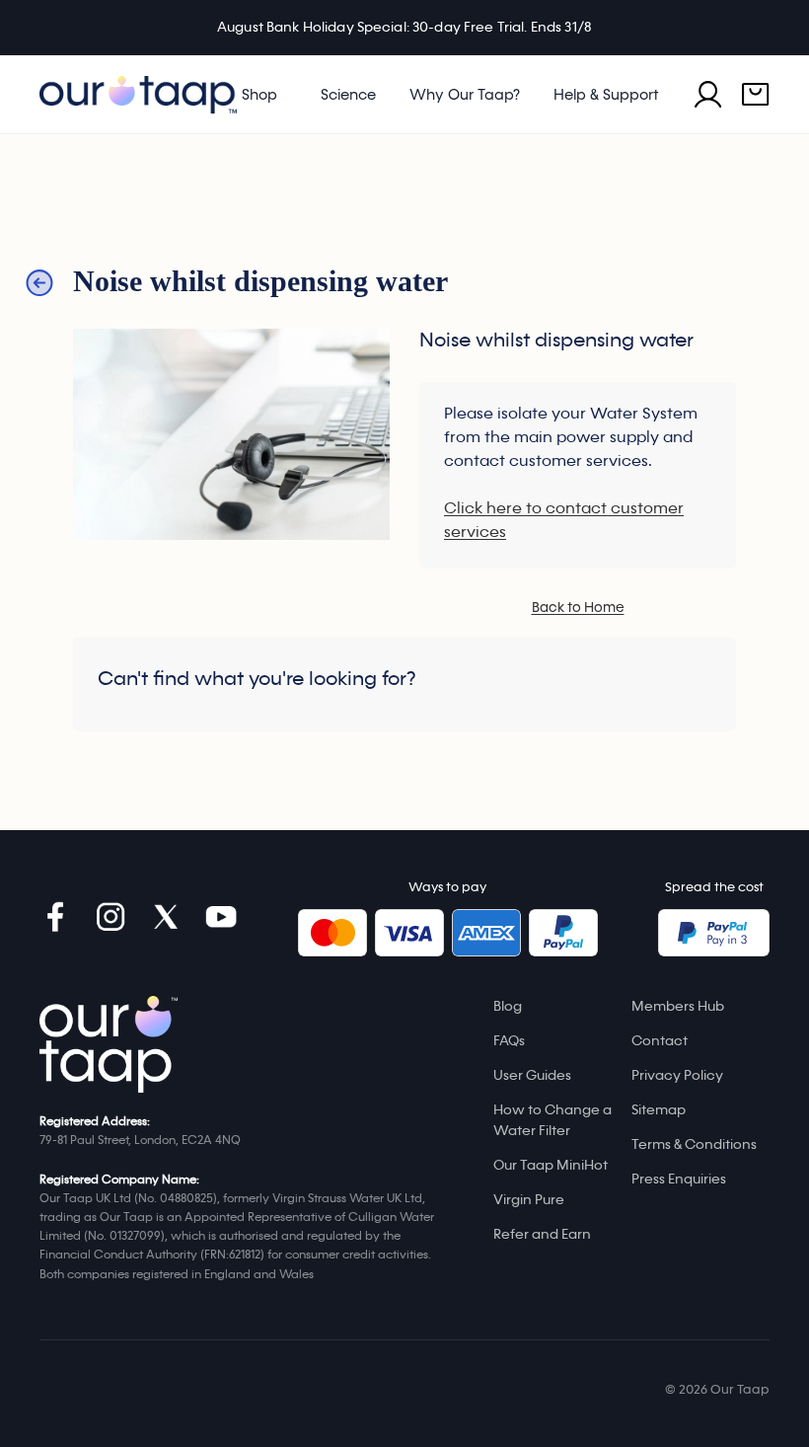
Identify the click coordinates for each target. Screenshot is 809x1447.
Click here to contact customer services (564, 520)
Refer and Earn (542, 1234)
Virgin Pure (528, 1199)
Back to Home (578, 607)
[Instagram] (110, 917)
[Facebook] (55, 917)
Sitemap (658, 1110)
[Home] (108, 1044)
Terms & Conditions (694, 1144)
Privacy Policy (677, 1075)
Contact (659, 1040)
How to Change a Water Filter (552, 1120)
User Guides (532, 1075)
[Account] (708, 95)
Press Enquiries (678, 1179)
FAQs (509, 1040)
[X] (166, 917)
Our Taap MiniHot (550, 1165)
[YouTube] (221, 917)
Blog (507, 1006)
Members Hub (677, 1006)
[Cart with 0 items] (756, 95)
